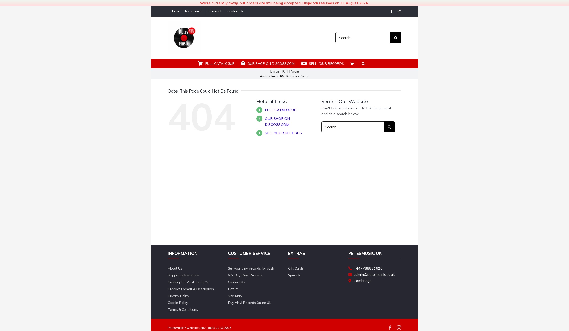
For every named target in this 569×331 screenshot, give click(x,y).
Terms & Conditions (183, 309)
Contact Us (236, 282)
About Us (175, 268)
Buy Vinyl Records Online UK (249, 303)
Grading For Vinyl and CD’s (188, 282)
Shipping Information (183, 275)
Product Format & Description (191, 289)
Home (264, 76)
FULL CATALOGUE (280, 110)
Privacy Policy (178, 296)
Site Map (235, 296)
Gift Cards (296, 268)
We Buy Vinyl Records (245, 275)
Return (233, 289)
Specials (294, 275)
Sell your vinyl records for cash (251, 268)
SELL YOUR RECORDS (283, 133)
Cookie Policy (178, 303)
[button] (363, 63)
